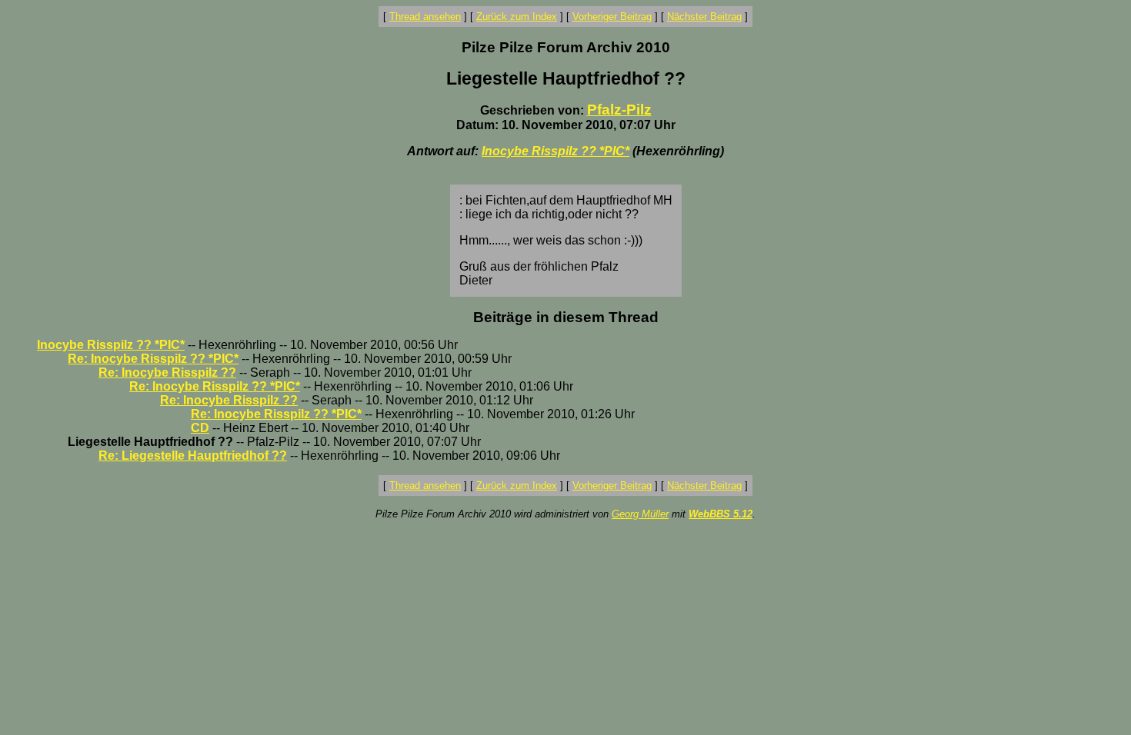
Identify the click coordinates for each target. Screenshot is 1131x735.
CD (200, 427)
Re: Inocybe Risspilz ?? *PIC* (153, 358)
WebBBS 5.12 (720, 514)
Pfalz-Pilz (619, 109)
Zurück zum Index (516, 16)
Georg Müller (640, 514)
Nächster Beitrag (704, 16)
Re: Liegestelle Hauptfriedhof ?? (192, 455)
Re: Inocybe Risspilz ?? (167, 372)
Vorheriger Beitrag (612, 16)
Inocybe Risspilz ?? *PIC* (555, 151)
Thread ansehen (425, 16)
